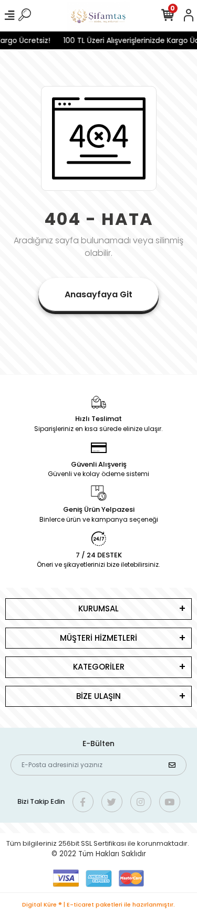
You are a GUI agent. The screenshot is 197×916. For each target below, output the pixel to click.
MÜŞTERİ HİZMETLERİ (98, 637)
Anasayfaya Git (98, 294)
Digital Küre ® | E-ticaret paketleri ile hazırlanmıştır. (98, 904)
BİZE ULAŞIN (98, 696)
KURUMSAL (98, 608)
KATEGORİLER (99, 666)
